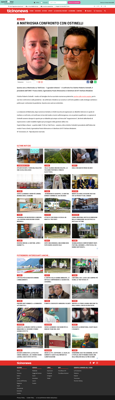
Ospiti (18, 386)
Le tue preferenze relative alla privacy (46, 398)
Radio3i (89, 10)
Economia (72, 10)
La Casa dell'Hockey (60, 10)
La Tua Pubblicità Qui (32, 6)
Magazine (19, 383)
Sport (50, 10)
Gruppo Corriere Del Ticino (62, 6)
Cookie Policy (30, 398)
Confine (79, 10)
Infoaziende (20, 388)
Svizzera (38, 10)
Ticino (31, 10)
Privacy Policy (21, 398)
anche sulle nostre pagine (82, 96)
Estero (44, 10)
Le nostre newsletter (47, 6)
